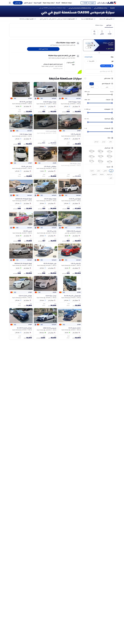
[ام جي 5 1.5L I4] (21, 227)
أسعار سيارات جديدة (49, 3)
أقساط (58, 3)
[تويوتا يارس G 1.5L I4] (70, 194)
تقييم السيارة (37, 3)
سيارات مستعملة (66, 3)
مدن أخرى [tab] (108, 25)
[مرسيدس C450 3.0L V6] (45, 324)
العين (111, 178)
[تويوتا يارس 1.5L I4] (45, 130)
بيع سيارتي (18, 3)
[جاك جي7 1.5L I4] (45, 227)
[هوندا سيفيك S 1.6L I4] (45, 98)
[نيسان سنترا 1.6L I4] (70, 162)
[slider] (112, 94)
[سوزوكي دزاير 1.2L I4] (45, 162)
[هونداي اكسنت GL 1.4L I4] (21, 324)
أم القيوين (94, 174)
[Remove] (111, 66)
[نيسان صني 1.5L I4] (21, 162)
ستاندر (110, 142)
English (92, 3)
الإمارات (85, 3)
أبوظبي (105, 171)
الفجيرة (92, 171)
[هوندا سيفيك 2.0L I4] (70, 98)
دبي (111, 171)
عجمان (98, 171)
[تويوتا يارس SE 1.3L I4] (21, 98)
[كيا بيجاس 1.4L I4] (70, 130)
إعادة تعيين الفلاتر (43, 49)
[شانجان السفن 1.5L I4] (70, 324)
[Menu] (10, 3)
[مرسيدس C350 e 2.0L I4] (70, 227)
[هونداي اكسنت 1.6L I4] (21, 291)
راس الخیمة (109, 174)
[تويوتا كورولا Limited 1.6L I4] (21, 194)
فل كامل (96, 142)
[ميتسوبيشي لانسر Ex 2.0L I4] (70, 291)
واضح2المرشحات (88, 57)
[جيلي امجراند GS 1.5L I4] (45, 259)
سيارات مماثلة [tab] (99, 25)
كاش (107, 87)
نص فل (103, 142)
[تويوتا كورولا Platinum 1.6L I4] (21, 259)
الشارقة (102, 174)
